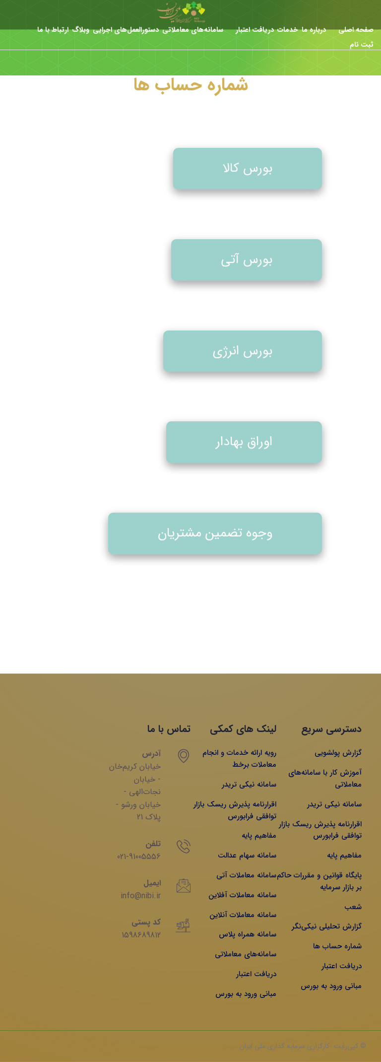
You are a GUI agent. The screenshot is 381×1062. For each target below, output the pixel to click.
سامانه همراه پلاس (247, 934)
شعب (353, 907)
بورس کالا (247, 168)
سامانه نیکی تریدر (334, 804)
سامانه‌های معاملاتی (192, 29)
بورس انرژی (242, 351)
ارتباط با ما (52, 29)
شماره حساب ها (337, 946)
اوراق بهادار (244, 442)
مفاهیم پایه (344, 856)
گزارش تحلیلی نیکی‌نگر (327, 926)
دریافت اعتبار (255, 29)
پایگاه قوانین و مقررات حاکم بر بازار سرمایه (319, 881)
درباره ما (314, 29)
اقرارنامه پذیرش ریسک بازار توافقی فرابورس (320, 830)
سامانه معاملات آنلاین (242, 915)
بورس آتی (246, 260)
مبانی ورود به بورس (331, 986)
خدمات (287, 29)
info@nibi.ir (141, 896)
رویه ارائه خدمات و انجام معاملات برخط (239, 759)
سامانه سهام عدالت (247, 856)
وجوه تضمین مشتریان (215, 533)
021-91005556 (139, 857)
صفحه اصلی (356, 29)
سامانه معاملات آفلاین (242, 895)
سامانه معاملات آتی (246, 875)
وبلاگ (80, 29)
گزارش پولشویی (338, 753)
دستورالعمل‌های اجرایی (126, 29)
